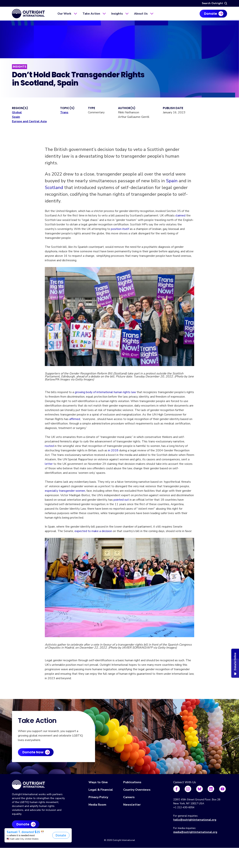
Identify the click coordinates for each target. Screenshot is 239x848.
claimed (180, 215)
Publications (132, 782)
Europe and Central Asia (29, 121)
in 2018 (113, 450)
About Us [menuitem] (141, 14)
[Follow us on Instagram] (188, 789)
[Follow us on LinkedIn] (211, 789)
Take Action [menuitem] (91, 14)
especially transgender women (65, 491)
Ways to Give (98, 782)
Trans (64, 112)
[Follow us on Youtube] (222, 789)
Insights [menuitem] (117, 14)
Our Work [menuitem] (64, 14)
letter (49, 464)
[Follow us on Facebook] (176, 789)
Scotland (54, 187)
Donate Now (33, 752)
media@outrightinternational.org (195, 832)
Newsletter (132, 805)
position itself (120, 229)
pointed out (121, 500)
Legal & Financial (101, 790)
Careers (129, 797)
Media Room (97, 805)
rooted (49, 446)
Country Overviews (136, 790)
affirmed (74, 419)
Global (17, 112)
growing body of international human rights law (105, 392)
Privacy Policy (98, 797)
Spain (16, 117)
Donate (210, 13)
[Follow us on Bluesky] (199, 789)
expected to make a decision (93, 531)
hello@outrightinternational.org (194, 819)
